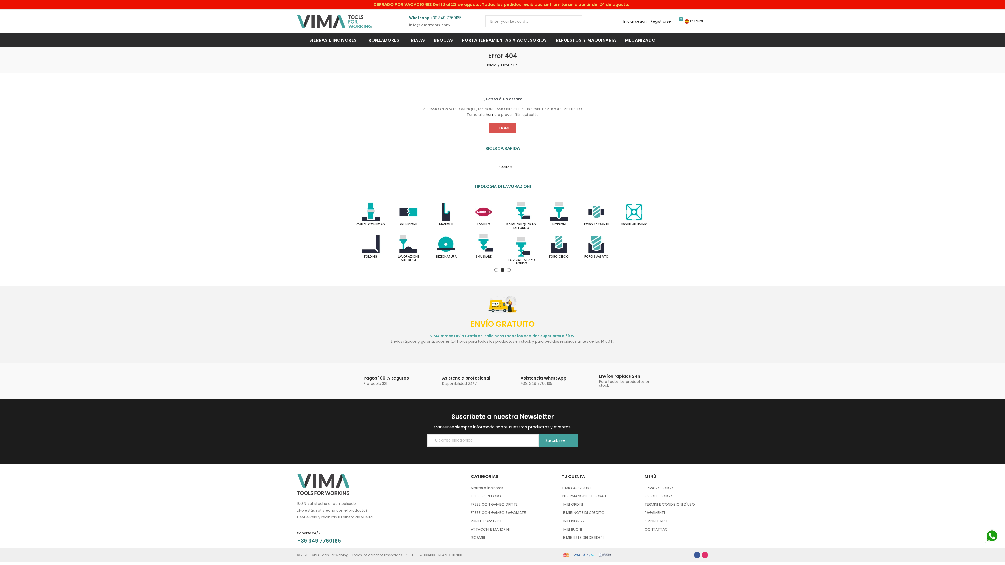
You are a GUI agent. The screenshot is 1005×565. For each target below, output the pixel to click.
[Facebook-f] (697, 555)
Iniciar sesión (635, 21)
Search (574, 21)
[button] (502, 128)
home (491, 114)
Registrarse (661, 21)
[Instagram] (705, 555)
